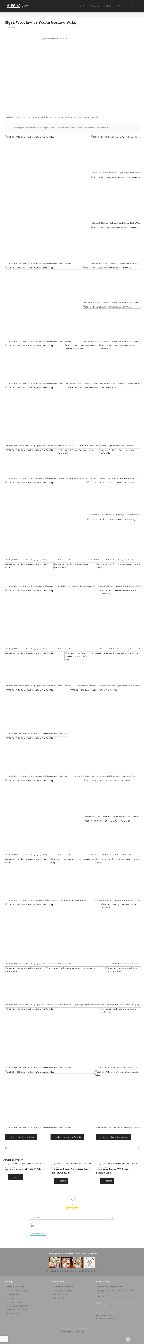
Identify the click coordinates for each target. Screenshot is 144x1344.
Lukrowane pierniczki (106, 1316)
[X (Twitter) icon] (72, 1336)
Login (112, 1217)
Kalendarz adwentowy (106, 1319)
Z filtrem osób (59, 1298)
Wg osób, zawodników (63, 1287)
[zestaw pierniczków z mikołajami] (66, 1267)
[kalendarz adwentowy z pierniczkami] (54, 1267)
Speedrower (12, 1313)
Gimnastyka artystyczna (17, 1306)
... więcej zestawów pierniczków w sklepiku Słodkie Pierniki (72, 1271)
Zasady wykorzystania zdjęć (72, 1331)
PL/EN (133, 6)
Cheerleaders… (13, 1294)
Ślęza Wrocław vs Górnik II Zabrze (24, 1169)
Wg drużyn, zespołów (62, 1291)
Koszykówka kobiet (15, 1287)
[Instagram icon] (75, 1336)
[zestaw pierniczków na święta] (89, 1267)
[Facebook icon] (69, 1336)
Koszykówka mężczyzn (17, 1291)
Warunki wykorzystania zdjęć (111, 1287)
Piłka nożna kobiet (15, 1302)
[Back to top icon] (128, 1339)
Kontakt (102, 1296)
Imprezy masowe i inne (17, 1310)
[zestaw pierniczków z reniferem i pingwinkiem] (77, 1267)
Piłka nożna (12, 1298)
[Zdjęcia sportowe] (18, 6)
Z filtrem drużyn (60, 1294)
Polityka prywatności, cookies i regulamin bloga (116, 1292)
